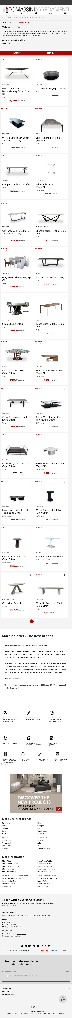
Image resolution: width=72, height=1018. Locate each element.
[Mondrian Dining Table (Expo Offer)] (17, 72)
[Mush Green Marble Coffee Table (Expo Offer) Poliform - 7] (17, 494)
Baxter (4, 825)
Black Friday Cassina (45, 863)
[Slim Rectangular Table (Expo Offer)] (51, 121)
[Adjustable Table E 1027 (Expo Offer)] (51, 168)
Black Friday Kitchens (10, 866)
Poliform (6, 85)
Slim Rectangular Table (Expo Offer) (48, 139)
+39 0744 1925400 (41, 1013)
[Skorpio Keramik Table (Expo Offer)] (51, 214)
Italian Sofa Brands (44, 884)
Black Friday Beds (9, 871)
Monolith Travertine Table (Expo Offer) (49, 604)
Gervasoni (6, 273)
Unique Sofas (42, 886)
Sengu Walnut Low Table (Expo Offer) (49, 372)
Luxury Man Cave (44, 871)
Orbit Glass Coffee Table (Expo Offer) (14, 558)
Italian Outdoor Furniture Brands (15, 876)
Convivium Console (12, 603)
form (48, 915)
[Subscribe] (67, 971)
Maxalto (5, 459)
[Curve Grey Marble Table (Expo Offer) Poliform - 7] (17, 401)
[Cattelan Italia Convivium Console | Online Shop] (17, 587)
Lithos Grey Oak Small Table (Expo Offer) (16, 465)
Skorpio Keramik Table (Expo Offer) (51, 232)
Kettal (39, 828)
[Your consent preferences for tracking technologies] (2, 763)
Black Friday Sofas (9, 869)
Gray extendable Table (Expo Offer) (17, 279)
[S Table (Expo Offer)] (17, 307)
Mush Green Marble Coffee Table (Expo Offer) (16, 511)
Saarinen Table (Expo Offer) (50, 556)
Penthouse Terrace (44, 866)
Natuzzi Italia (7, 840)
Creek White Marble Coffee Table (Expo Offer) (50, 418)
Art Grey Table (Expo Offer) (50, 277)
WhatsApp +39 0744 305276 (56, 1013)
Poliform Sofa (7, 886)
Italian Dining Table (9, 881)
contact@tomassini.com (23, 915)
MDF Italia (6, 320)
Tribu (39, 846)
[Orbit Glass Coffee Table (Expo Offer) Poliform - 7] (17, 540)
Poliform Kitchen (8, 884)
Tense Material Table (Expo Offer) (50, 325)
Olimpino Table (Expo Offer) (16, 184)
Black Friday (7, 861)
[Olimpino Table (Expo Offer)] (17, 168)
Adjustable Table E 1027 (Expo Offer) (48, 186)
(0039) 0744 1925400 (9, 925)
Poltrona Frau (42, 838)
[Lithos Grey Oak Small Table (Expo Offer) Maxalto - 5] (17, 447)
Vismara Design (43, 848)
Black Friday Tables (44, 861)
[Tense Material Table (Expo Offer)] (51, 307)
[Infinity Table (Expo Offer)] (17, 354)
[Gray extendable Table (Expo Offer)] (17, 261)
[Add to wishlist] (30, 60)
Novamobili (6, 843)
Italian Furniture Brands (46, 876)
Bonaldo (39, 273)
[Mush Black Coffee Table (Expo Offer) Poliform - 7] (51, 494)
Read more (6, 43)
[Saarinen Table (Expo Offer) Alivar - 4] (51, 540)
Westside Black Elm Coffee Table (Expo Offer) (15, 139)
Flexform (5, 833)
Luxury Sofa (42, 881)
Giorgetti (40, 825)
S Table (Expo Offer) (12, 323)
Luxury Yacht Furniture (46, 869)
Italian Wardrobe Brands (11, 878)
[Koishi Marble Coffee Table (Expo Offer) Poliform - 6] (51, 447)
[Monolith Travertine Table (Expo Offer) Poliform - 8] (51, 587)
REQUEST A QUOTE (17, 473)
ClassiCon (40, 180)
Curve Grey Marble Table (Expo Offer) (15, 418)
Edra (4, 831)
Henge (39, 823)
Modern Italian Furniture (47, 878)
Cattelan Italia (42, 227)
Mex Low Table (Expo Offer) (50, 88)
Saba (39, 843)
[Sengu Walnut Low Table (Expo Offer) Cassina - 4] (51, 354)
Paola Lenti (6, 846)
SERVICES (5, 992)
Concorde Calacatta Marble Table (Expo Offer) (16, 232)
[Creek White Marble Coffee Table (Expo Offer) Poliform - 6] (51, 401)
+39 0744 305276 (15, 927)
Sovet (38, 134)
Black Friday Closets (10, 863)
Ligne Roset (41, 831)
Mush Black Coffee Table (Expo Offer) (49, 511)
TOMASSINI (6, 988)
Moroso (5, 838)
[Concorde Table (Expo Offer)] (17, 214)
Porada (5, 366)
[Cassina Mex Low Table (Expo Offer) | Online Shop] (51, 72)
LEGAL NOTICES (8, 995)
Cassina (39, 85)
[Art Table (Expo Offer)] (51, 261)
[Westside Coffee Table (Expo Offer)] (17, 121)
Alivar (38, 552)
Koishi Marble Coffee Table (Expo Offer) (50, 465)
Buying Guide (21, 934)
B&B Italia (6, 823)
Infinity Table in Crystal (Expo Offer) (14, 372)
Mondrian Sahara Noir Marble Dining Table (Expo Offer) (16, 91)
